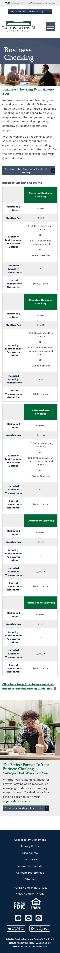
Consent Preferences (30, 872)
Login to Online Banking (26, 11)
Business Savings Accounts (24, 808)
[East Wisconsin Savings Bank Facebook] (18, 920)
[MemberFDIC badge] (19, 906)
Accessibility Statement (30, 839)
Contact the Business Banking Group (26, 171)
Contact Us (30, 859)
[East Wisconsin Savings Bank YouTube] (39, 920)
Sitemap (30, 879)
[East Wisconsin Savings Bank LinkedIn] (28, 920)
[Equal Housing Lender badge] (36, 904)
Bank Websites (38, 942)
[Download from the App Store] (16, 930)
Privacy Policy (30, 846)
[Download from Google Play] (39, 930)
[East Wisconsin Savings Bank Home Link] (18, 27)
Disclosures (30, 852)
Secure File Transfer (30, 866)
